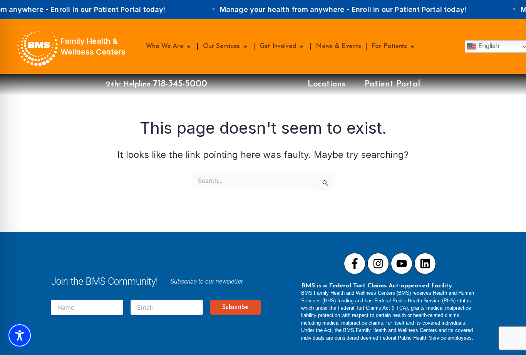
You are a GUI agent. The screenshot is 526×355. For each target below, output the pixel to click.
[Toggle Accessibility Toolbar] (20, 335)
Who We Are (164, 46)
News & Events (338, 46)
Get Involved (278, 46)
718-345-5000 (180, 84)
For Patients (389, 46)
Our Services (221, 46)
